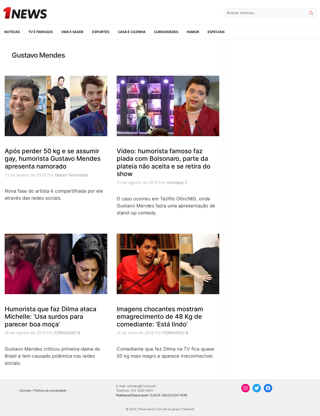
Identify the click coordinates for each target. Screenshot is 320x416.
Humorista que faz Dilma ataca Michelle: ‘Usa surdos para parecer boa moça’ (50, 316)
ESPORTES (100, 32)
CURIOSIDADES (166, 32)
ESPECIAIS (216, 32)
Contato (25, 390)
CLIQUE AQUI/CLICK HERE (168, 395)
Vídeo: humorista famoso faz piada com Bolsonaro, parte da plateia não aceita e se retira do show (163, 162)
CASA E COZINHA (131, 32)
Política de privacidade (50, 390)
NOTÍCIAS (12, 32)
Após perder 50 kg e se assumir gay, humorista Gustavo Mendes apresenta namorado (52, 158)
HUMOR (193, 32)
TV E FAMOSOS (40, 32)
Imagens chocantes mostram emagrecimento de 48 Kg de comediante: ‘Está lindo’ (160, 316)
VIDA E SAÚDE (72, 32)
